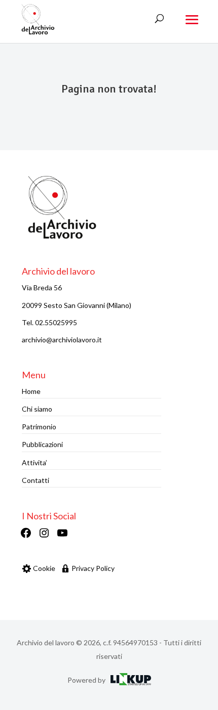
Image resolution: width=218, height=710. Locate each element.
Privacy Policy (93, 568)
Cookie (44, 568)
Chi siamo (37, 409)
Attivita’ (34, 462)
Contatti (35, 480)
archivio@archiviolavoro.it (62, 339)
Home (31, 391)
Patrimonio (39, 426)
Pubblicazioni (42, 444)
